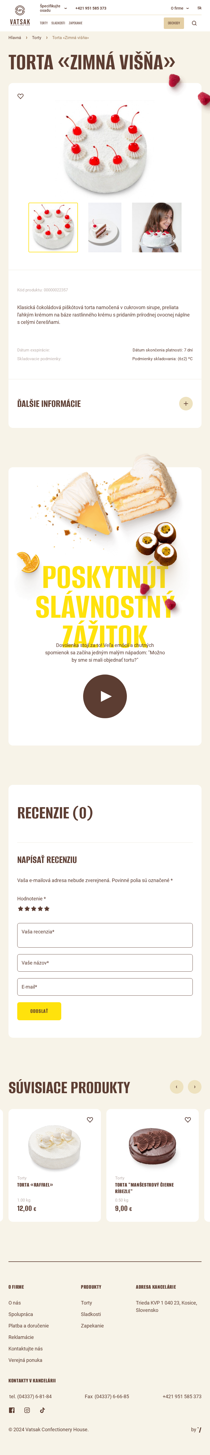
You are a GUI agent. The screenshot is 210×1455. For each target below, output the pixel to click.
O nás (14, 1303)
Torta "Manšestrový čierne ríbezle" (144, 1188)
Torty (44, 23)
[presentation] (176, 1087)
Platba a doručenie (28, 1326)
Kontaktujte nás (25, 1349)
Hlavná (14, 37)
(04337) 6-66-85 (112, 1396)
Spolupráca (20, 1314)
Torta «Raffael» (35, 1184)
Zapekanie (75, 23)
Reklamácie (21, 1337)
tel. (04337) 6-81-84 (30, 1396)
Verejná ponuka (25, 1360)
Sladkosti (58, 23)
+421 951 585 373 (90, 8)
